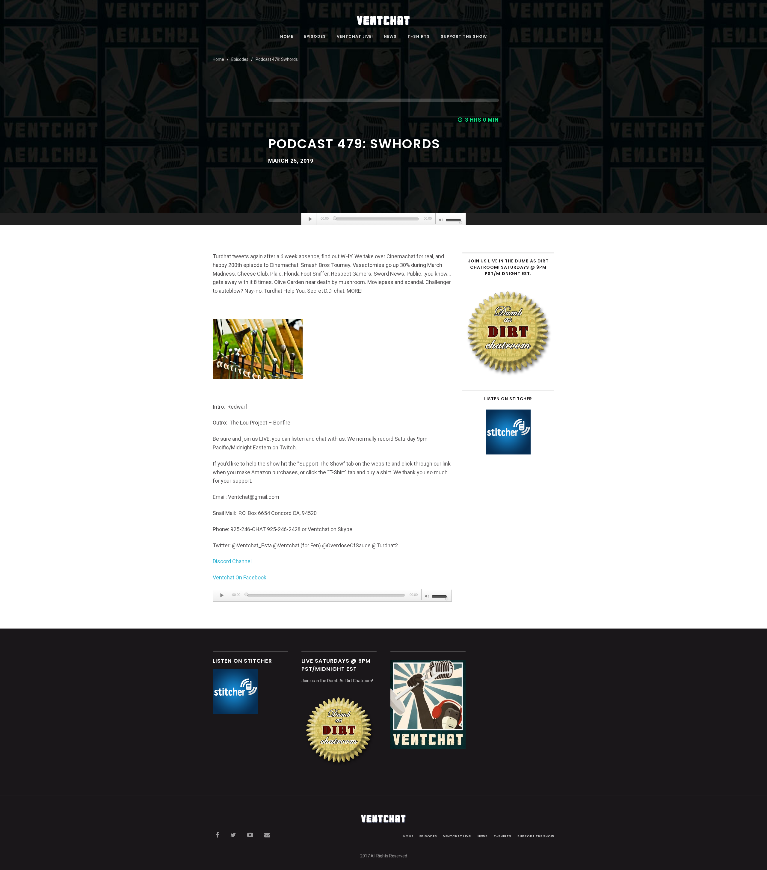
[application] (383, 219)
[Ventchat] (383, 17)
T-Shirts (418, 36)
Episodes (315, 36)
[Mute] (441, 220)
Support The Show (464, 36)
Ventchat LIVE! (355, 36)
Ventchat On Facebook (239, 577)
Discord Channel (232, 561)
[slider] (454, 219)
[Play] (310, 219)
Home (286, 36)
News (390, 36)
